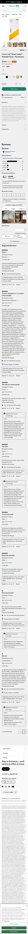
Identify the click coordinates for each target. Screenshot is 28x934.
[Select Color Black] (6, 77)
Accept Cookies (14, 931)
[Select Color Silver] (14, 77)
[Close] (26, 905)
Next (26, 1)
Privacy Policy (6, 921)
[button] (23, 50)
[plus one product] (24, 84)
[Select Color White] (3, 77)
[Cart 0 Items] (24, 6)
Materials (8, 14)
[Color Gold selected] (17, 77)
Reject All (14, 927)
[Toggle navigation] (3, 6)
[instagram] (6, 786)
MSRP (3, 59)
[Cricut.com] (14, 6)
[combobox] (14, 10)
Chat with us (10, 781)
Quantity (4, 84)
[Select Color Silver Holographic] (21, 77)
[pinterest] (9, 786)
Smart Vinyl (4, 16)
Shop (3, 14)
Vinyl (20, 14)
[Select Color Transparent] (10, 77)
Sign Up (6, 769)
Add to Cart (14, 89)
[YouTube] (13, 786)
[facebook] (2, 786)
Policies (5, 757)
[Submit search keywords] (23, 10)
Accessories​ (19, 1)
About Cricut (6, 748)
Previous (1, 1)
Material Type (14, 14)
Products (5, 753)
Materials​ (13, 1)
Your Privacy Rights (14, 924)
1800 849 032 (13, 774)
